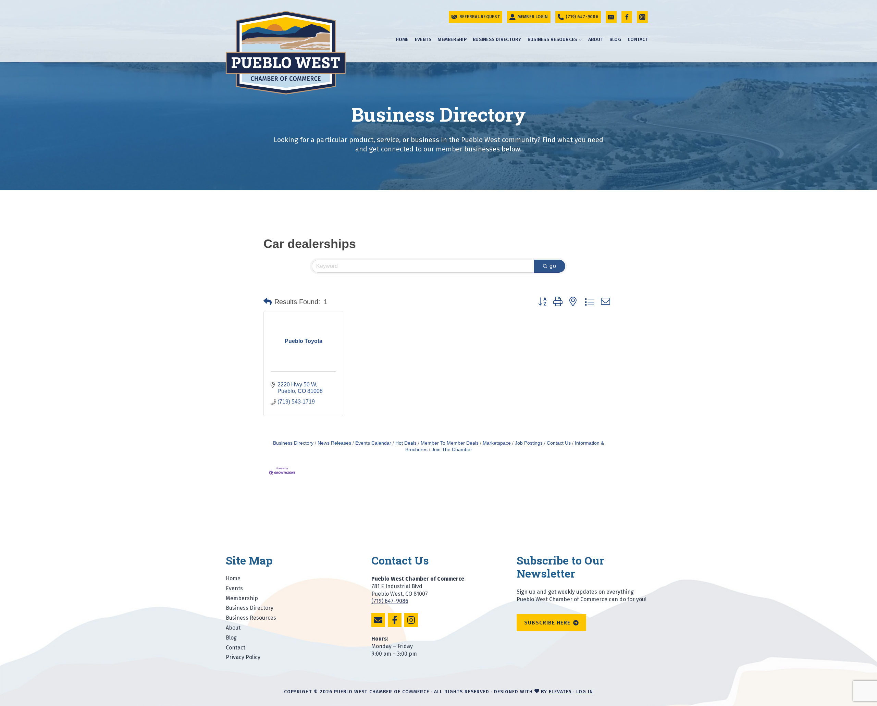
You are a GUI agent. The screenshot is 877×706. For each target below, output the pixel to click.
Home (402, 39)
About (595, 39)
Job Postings (529, 443)
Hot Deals (406, 443)
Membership (452, 39)
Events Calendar (373, 443)
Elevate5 (560, 692)
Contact (638, 39)
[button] (267, 302)
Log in (584, 692)
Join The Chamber (452, 449)
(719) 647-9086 (389, 601)
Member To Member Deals (450, 443)
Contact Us (559, 443)
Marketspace (497, 443)
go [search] (552, 266)
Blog (615, 39)
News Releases (334, 443)
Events (423, 39)
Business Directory (497, 39)
